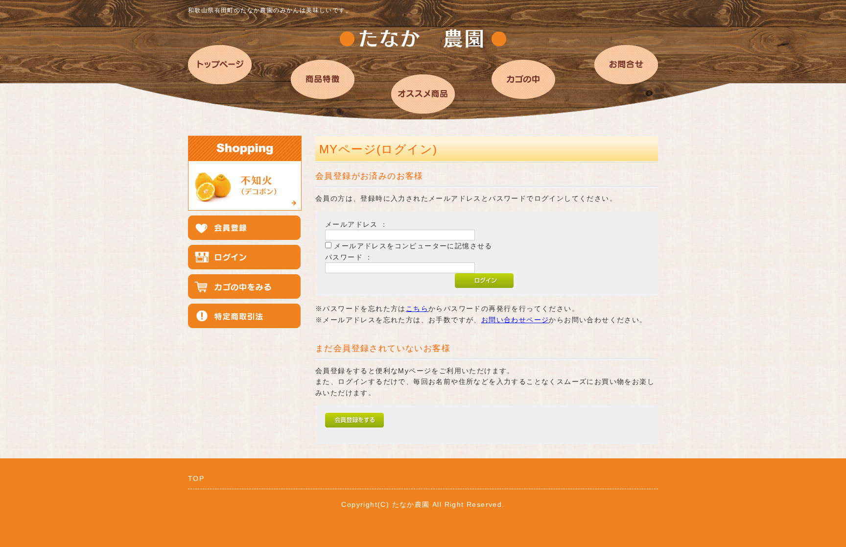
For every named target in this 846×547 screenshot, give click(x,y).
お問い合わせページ (515, 320)
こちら (417, 308)
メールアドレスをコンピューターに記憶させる (413, 246)
